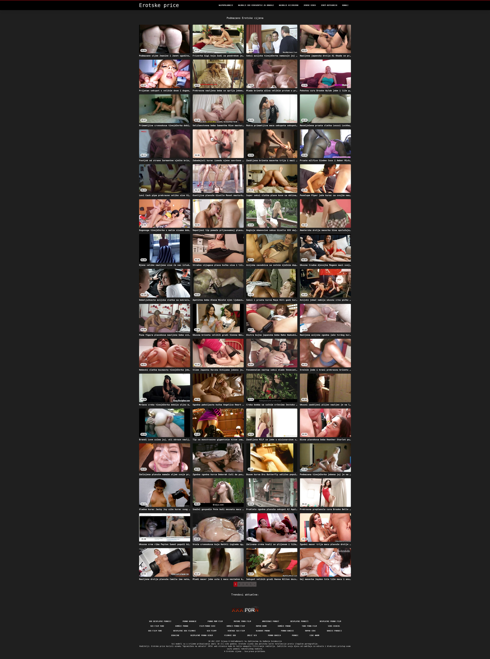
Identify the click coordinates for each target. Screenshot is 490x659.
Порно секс (310, 631)
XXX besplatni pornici (160, 621)
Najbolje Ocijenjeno (288, 5)
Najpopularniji (226, 5)
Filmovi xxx (230, 635)
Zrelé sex (252, 635)
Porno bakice (287, 631)
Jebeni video (309, 5)
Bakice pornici (334, 631)
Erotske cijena (234, 651)
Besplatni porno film (330, 621)
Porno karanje (190, 621)
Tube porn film (309, 626)
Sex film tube (157, 626)
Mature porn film (242, 621)
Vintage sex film (236, 631)
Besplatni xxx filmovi (184, 631)
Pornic (295, 635)
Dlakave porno (263, 631)
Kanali (345, 5)
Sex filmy (211, 631)
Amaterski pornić (270, 621)
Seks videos (334, 626)
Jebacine (175, 635)
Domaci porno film (236, 626)
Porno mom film (215, 621)
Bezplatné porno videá (202, 635)
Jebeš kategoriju (329, 5)
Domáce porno (284, 626)
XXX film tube (155, 631)
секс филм (314, 635)
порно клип (261, 626)
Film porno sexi (207, 626)
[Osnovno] (245, 609)
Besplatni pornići (299, 621)
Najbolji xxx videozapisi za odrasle (256, 5)
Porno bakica (274, 635)
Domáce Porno (181, 626)
